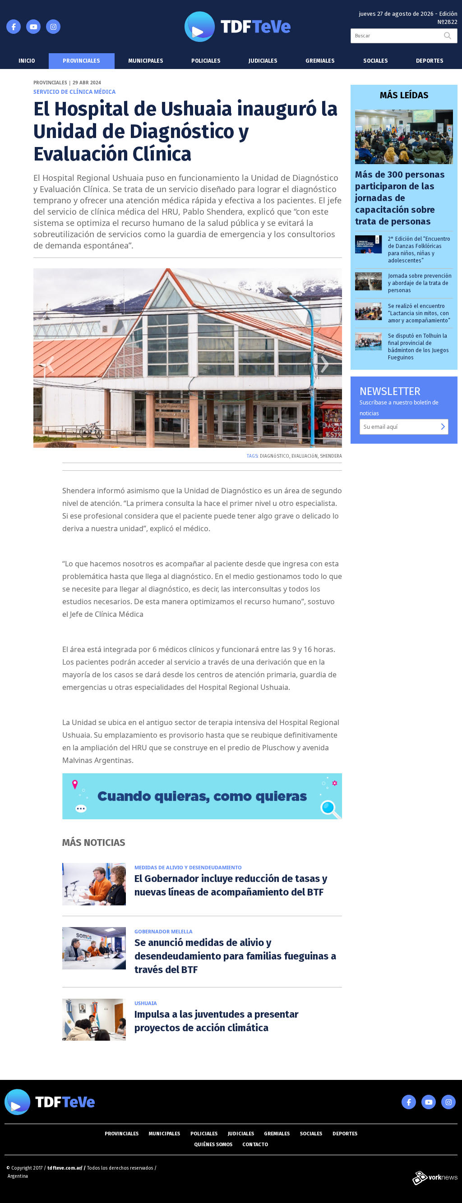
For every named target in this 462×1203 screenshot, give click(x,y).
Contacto (255, 1145)
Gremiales (320, 61)
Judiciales (263, 61)
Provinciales (81, 61)
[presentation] (50, 367)
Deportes (430, 61)
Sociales (375, 61)
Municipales (146, 61)
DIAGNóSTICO (274, 456)
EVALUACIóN (304, 456)
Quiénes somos (213, 1145)
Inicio (26, 61)
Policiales (206, 61)
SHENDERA (331, 456)
